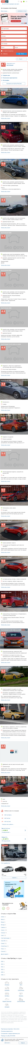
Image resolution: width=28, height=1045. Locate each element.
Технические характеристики (10, 77)
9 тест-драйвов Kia (5, 863)
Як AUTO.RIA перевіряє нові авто (10, 4)
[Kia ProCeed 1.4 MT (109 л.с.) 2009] (14, 638)
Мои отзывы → (5, 11)
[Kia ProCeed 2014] (14, 495)
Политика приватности (7, 1031)
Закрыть (23, 1042)
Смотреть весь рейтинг (8, 824)
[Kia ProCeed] (14, 751)
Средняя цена (6, 75)
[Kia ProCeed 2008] (14, 132)
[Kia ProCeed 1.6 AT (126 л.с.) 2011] (14, 786)
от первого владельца (8, 50)
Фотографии (6, 80)
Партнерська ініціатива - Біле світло (10, 1029)
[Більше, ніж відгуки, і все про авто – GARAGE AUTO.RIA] (14, 18)
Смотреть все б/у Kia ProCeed (13, 83)
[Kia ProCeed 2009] (14, 424)
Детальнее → (8, 1042)
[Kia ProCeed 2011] (14, 530)
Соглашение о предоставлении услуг (10, 1033)
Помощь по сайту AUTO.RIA (8, 1035)
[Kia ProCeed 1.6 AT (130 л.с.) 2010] (14, 353)
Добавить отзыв (22, 11)
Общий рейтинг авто (11, 63)
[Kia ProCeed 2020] (14, 98)
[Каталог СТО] (14, 889)
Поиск (22, 53)
